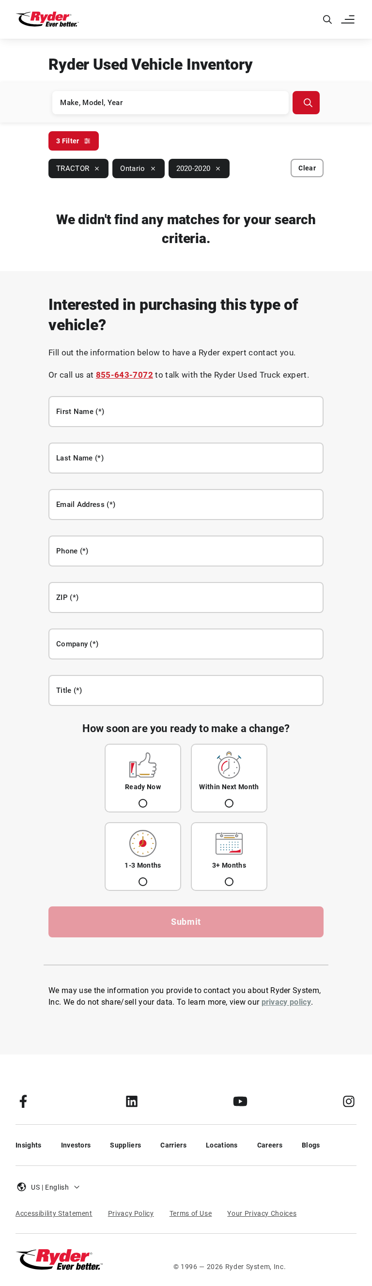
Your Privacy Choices (261, 1213)
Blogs (311, 1145)
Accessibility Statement (54, 1213)
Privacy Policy (131, 1213)
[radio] (143, 778)
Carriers (173, 1145)
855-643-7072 (124, 375)
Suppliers (125, 1145)
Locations (222, 1145)
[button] (348, 19)
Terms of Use (191, 1213)
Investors (76, 1145)
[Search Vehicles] (306, 102)
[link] (23, 1101)
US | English (50, 1187)
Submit (186, 922)
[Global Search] (327, 19)
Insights (29, 1145)
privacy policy (286, 1002)
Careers (269, 1145)
